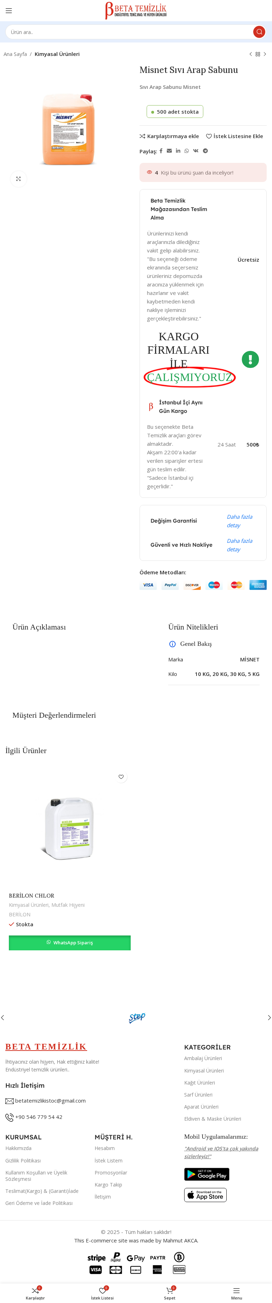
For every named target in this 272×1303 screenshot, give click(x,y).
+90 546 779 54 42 (38, 1116)
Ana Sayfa (15, 53)
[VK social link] (196, 151)
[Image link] (207, 1173)
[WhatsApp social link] (186, 151)
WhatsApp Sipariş (73, 942)
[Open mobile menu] (9, 11)
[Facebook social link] (161, 151)
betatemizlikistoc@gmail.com (50, 1100)
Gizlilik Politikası (23, 1160)
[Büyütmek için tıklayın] (19, 179)
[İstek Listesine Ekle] (121, 776)
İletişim (103, 1196)
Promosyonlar (111, 1172)
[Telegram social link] (205, 151)
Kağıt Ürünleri (199, 1082)
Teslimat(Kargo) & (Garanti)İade (42, 1191)
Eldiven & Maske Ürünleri (212, 1118)
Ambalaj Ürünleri (203, 1058)
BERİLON (19, 914)
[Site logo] (136, 9)
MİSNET (250, 659)
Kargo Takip (108, 1184)
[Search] (259, 32)
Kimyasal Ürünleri (57, 53)
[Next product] (264, 54)
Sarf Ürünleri (198, 1094)
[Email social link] (169, 151)
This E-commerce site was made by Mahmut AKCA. (136, 1240)
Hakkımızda (18, 1148)
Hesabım (105, 1148)
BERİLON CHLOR (31, 895)
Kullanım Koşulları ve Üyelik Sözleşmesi (36, 1175)
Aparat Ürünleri (201, 1106)
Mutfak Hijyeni (68, 904)
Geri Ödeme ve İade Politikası (39, 1203)
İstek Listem (109, 1160)
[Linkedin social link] (178, 151)
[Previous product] (250, 54)
